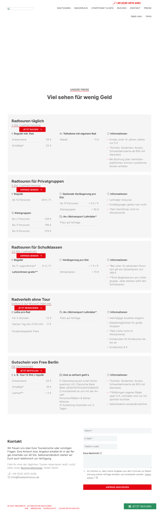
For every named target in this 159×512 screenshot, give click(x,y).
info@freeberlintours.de (25, 477)
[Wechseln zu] (144, 2)
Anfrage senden (29, 190)
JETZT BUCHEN (141, 506)
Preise (148, 8)
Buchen (121, 8)
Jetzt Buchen (31, 129)
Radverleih (81, 8)
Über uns (136, 16)
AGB (26, 508)
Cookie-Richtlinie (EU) (69, 508)
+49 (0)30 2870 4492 (128, 3)
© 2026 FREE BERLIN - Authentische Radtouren (29, 506)
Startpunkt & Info (103, 8)
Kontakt (135, 8)
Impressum (36, 508)
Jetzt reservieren (28, 308)
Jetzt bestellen (29, 370)
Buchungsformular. (32, 467)
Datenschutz (49, 508)
